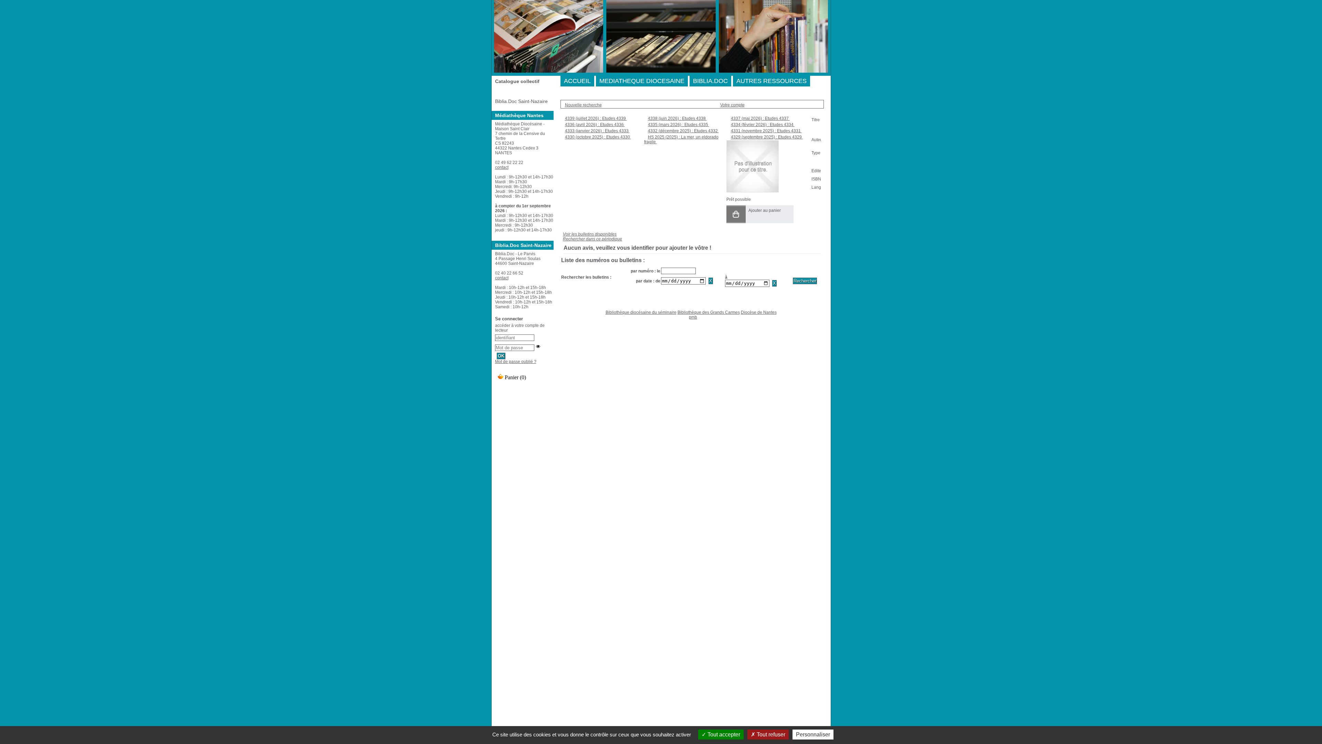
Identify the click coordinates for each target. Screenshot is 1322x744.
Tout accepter (723, 734)
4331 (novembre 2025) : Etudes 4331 (766, 130)
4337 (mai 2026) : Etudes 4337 (760, 118)
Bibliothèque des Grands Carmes (709, 312)
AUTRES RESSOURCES (771, 81)
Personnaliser (813, 734)
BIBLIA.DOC (710, 81)
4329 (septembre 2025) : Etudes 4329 (767, 137)
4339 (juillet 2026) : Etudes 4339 (596, 118)
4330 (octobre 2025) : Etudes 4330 (598, 137)
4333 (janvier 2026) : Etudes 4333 (597, 130)
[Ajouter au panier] (736, 214)
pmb (693, 317)
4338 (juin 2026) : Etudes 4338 (677, 118)
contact (501, 167)
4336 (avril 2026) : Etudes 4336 (595, 124)
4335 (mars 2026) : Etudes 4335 (678, 124)
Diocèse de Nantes (759, 312)
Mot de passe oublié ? (515, 361)
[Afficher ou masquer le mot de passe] (538, 346)
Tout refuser (770, 734)
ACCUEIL (577, 81)
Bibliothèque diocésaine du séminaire (641, 312)
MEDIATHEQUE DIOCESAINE (641, 81)
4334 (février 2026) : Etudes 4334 (763, 124)
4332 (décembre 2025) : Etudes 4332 (683, 130)
